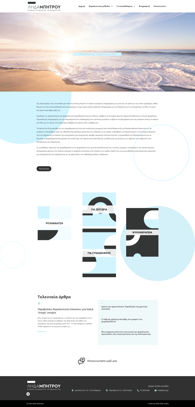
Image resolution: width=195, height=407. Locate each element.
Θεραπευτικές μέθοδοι (99, 6)
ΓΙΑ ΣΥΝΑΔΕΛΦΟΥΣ (99, 253)
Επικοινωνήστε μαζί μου (102, 360)
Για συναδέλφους (124, 6)
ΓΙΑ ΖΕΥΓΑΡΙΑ (99, 209)
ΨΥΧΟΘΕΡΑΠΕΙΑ (142, 232)
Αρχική (82, 6)
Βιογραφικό (144, 6)
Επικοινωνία (160, 6)
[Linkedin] (28, 394)
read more (42, 331)
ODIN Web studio (162, 403)
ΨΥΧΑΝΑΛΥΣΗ (54, 223)
